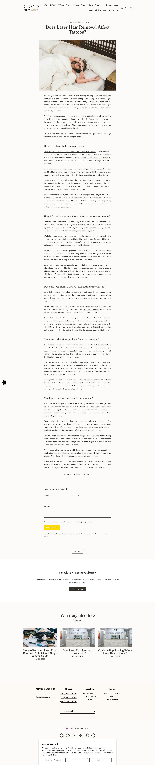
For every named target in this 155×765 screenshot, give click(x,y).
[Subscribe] (94, 711)
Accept (76, 760)
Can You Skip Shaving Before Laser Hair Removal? (115, 652)
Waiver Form (64, 5)
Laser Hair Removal (97, 10)
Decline (100, 760)
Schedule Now (77, 589)
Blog (78, 551)
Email (80, 495)
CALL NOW (50, 5)
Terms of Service (101, 534)
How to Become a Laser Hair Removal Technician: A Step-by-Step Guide (40, 653)
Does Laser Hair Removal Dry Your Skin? (77, 652)
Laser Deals (94, 5)
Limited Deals (80, 5)
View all (77, 620)
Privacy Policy (50, 755)
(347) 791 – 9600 (68, 701)
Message (47, 506)
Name (46, 495)
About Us (113, 10)
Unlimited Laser (110, 5)
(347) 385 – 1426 (68, 693)
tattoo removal (83, 327)
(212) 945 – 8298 (68, 697)
